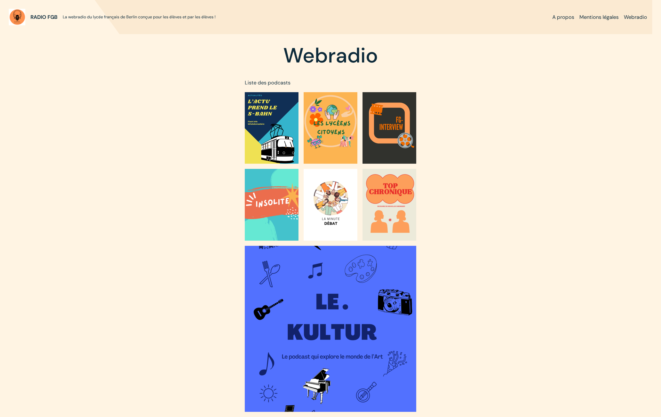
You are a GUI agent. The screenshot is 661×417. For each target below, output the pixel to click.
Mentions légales (599, 17)
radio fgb (44, 17)
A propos (563, 17)
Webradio (635, 17)
